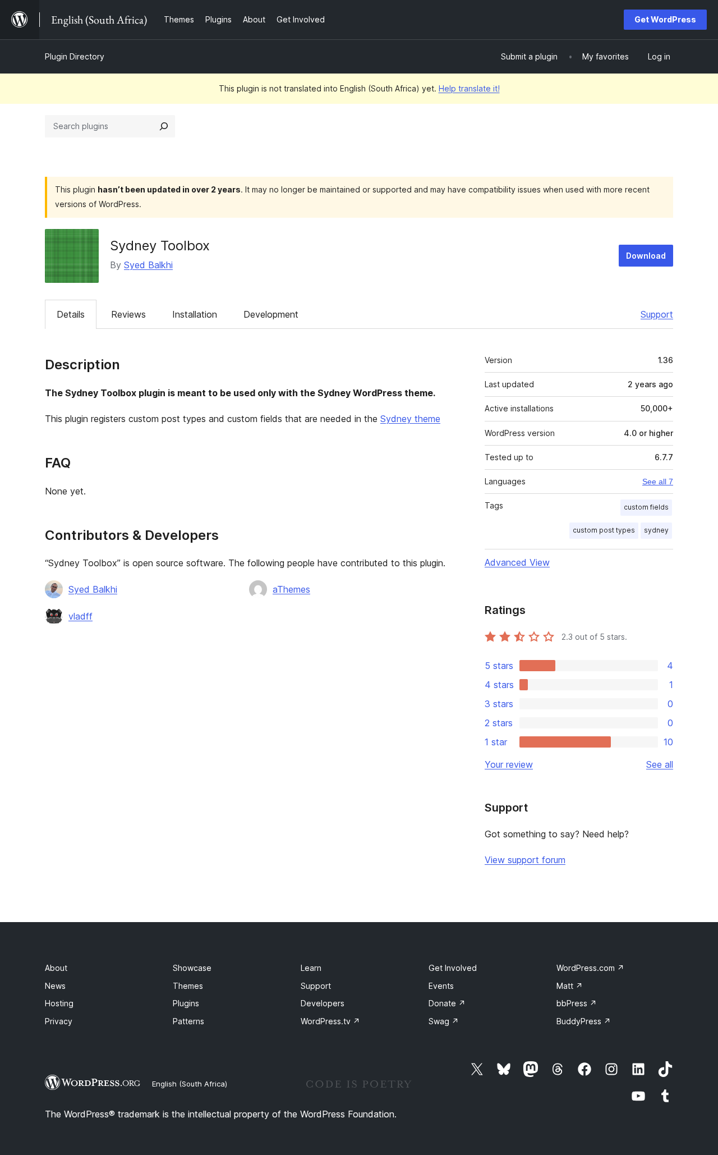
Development (270, 314)
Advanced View (517, 562)
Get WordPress (665, 19)
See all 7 (657, 481)
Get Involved (453, 968)
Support (657, 314)
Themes (188, 986)
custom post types (604, 530)
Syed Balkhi (148, 265)
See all (659, 764)
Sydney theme (410, 418)
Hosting (59, 1003)
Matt (569, 986)
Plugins (186, 1003)
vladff (80, 616)
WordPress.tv (330, 1021)
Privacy (58, 1021)
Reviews (128, 314)
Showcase (192, 968)
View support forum (525, 859)
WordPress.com (590, 968)
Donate (447, 1003)
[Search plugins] (164, 126)
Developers (322, 1003)
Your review (509, 764)
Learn (311, 968)
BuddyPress (583, 1021)
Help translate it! (469, 88)
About (56, 968)
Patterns (188, 1021)
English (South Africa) (189, 1083)
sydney (656, 530)
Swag (444, 1021)
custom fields (646, 507)
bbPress (576, 1003)
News (55, 986)
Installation (194, 314)
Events (441, 986)
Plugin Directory (74, 56)
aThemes (291, 589)
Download (646, 255)
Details (71, 314)
